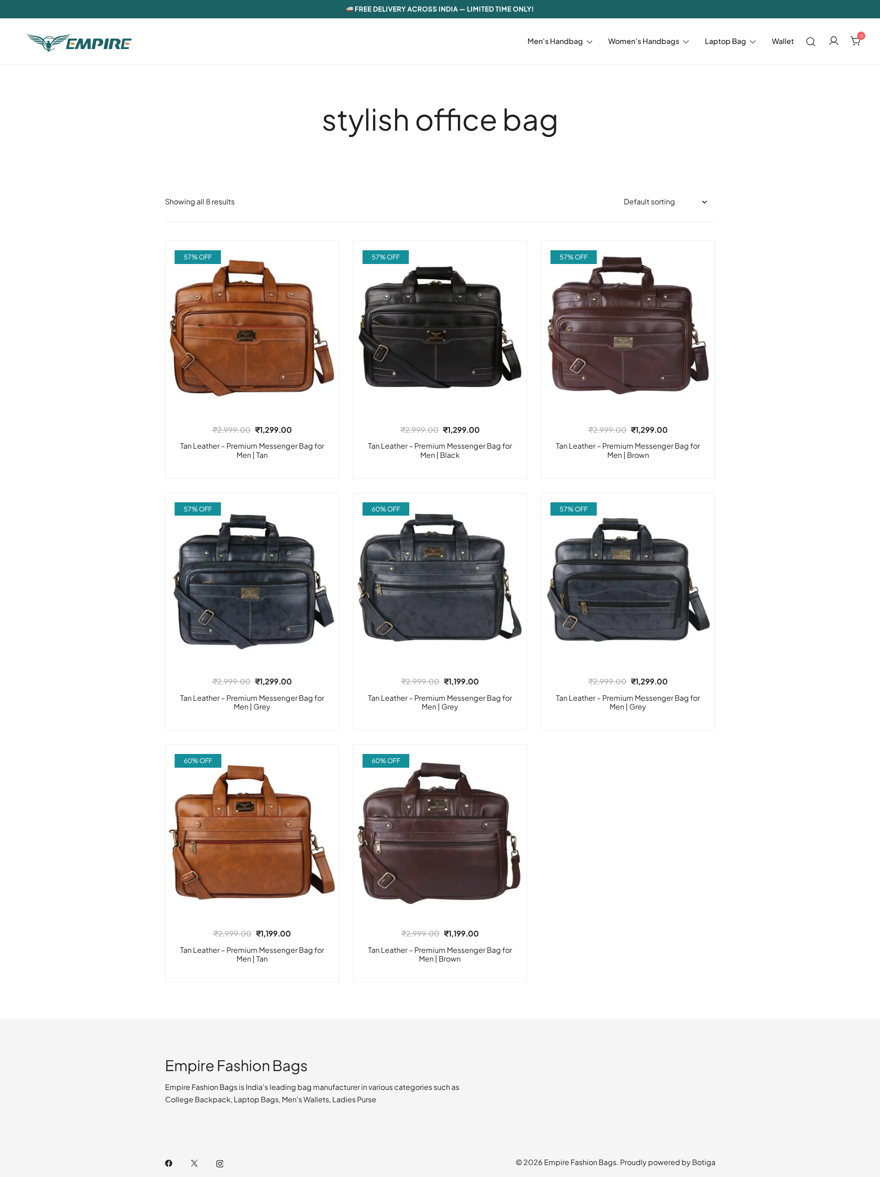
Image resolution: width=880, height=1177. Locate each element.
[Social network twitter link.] (194, 1162)
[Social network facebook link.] (168, 1162)
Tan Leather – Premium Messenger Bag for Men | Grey (252, 702)
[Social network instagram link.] (220, 1162)
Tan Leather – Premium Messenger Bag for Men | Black (440, 450)
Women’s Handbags (643, 41)
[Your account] (833, 41)
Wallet (783, 41)
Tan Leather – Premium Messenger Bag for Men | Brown (628, 450)
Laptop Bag (725, 41)
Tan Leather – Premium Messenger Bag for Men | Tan (252, 450)
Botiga (703, 1162)
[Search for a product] (811, 41)
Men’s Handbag (555, 41)
